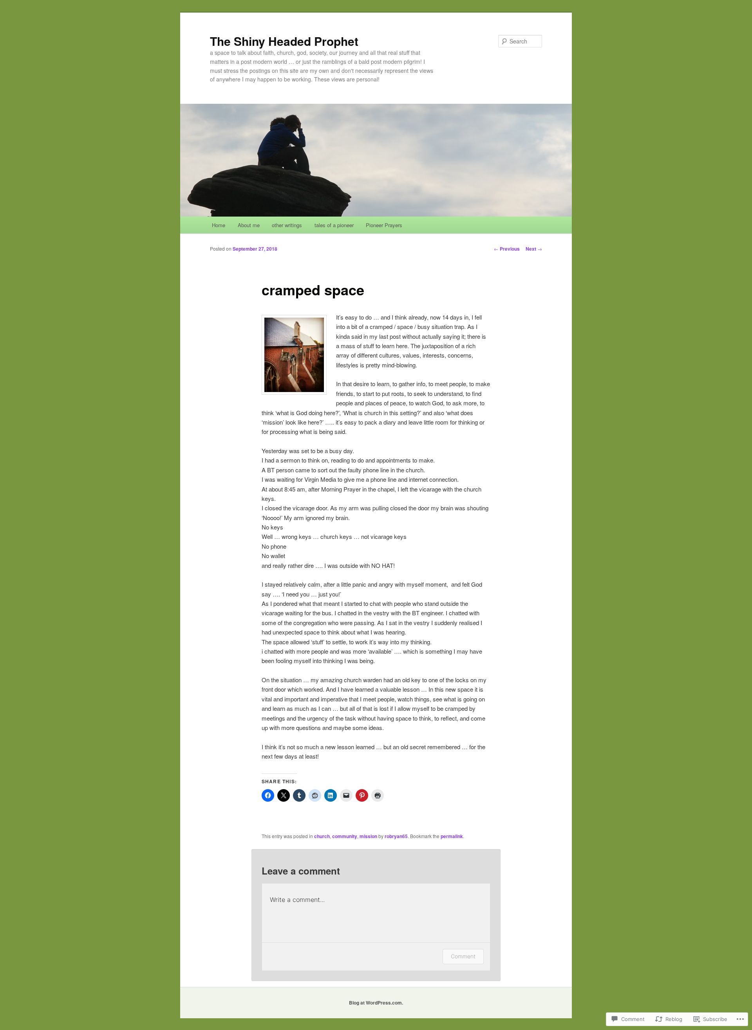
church (322, 836)
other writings (287, 225)
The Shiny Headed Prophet (284, 41)
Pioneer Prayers (384, 225)
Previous (507, 248)
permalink (452, 836)
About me (249, 225)
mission (368, 836)
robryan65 (396, 836)
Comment (463, 956)
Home (218, 225)
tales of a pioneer (334, 225)
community (344, 836)
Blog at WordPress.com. (376, 1002)
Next (534, 248)
